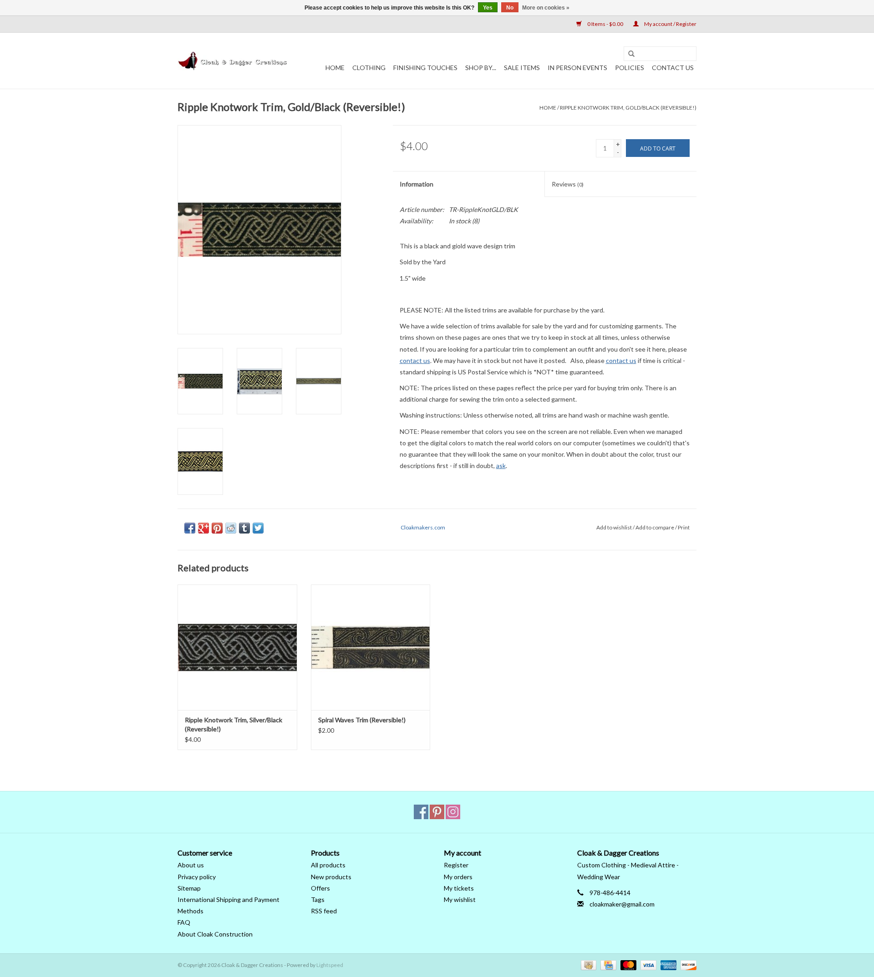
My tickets (459, 888)
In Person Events (577, 67)
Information (416, 184)
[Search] (631, 54)
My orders (458, 877)
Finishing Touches (425, 67)
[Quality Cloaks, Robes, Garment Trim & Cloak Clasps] (233, 61)
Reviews (568, 184)
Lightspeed (329, 965)
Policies (629, 67)
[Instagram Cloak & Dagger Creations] (453, 812)
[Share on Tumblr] (244, 528)
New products (331, 877)
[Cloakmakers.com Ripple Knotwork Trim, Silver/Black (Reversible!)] (237, 647)
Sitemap (189, 888)
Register (456, 865)
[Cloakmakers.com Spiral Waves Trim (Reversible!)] (371, 647)
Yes (488, 8)
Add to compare (655, 527)
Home (335, 67)
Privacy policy (197, 877)
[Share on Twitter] (258, 528)
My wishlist (460, 899)
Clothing (369, 67)
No (509, 8)
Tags (318, 899)
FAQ (184, 922)
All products (328, 865)
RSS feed (324, 911)
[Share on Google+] (203, 528)
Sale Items (522, 67)
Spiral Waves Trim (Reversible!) (362, 720)
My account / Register (669, 23)
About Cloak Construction (215, 934)
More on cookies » (545, 8)
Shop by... (480, 67)
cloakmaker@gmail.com (622, 904)
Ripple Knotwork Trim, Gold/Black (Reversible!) (628, 107)
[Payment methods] (587, 964)
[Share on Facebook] (189, 528)
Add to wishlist (614, 527)
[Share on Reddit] (230, 528)
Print (684, 527)
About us (191, 865)
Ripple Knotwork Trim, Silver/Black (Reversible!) (233, 724)
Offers (320, 888)
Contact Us (673, 67)
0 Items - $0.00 (605, 23)
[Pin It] (217, 528)
